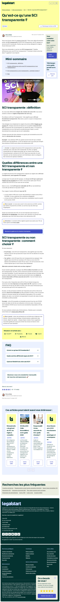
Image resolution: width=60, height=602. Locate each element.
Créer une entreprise (17, 10)
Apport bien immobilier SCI (50, 488)
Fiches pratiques (6, 10)
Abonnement (6, 564)
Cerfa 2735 (22, 493)
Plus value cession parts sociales (36, 490)
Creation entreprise (7, 488)
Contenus (29, 549)
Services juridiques (7, 549)
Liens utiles (50, 549)
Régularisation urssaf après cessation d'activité (28, 488)
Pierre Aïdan (9, 34)
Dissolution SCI (6, 490)
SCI (25, 10)
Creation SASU (38, 493)
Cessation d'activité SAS (19, 490)
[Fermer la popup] (55, 578)
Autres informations (32, 562)
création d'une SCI (21, 40)
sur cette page (21, 597)
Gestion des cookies (31, 573)
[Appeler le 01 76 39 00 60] (50, 3)
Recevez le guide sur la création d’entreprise (17, 231)
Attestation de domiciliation (10, 493)
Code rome (30, 493)
